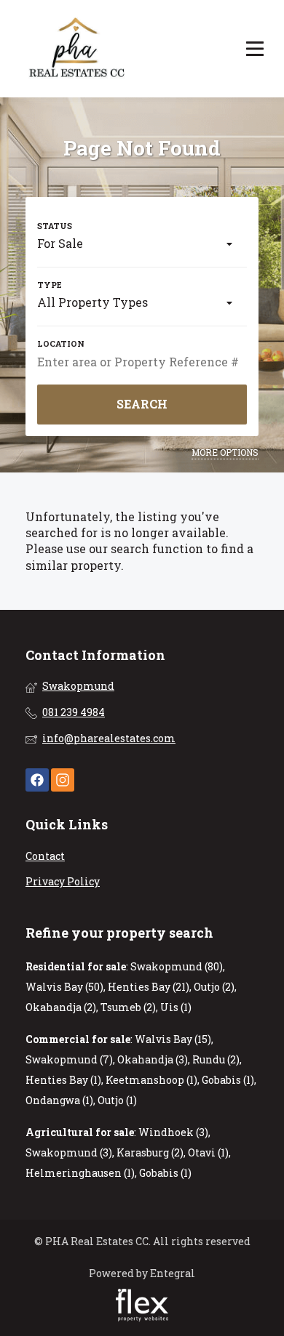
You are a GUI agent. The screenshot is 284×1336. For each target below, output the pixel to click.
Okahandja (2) (60, 1007)
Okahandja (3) (152, 1059)
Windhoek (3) (173, 1132)
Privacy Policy (62, 881)
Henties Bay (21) (148, 987)
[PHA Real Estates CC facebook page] (37, 780)
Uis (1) (176, 1007)
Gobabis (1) (228, 1080)
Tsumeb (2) (128, 1007)
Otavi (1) (208, 1152)
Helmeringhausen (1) (80, 1173)
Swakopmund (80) (176, 966)
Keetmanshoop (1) (151, 1080)
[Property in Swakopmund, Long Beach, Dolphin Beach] (78, 49)
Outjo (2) (214, 987)
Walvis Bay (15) (173, 1039)
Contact (45, 856)
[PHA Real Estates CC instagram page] (62, 780)
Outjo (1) (117, 1100)
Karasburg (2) (150, 1152)
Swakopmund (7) (69, 1059)
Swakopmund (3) (68, 1152)
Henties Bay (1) (63, 1080)
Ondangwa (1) (59, 1100)
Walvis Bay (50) (64, 987)
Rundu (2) (216, 1059)
